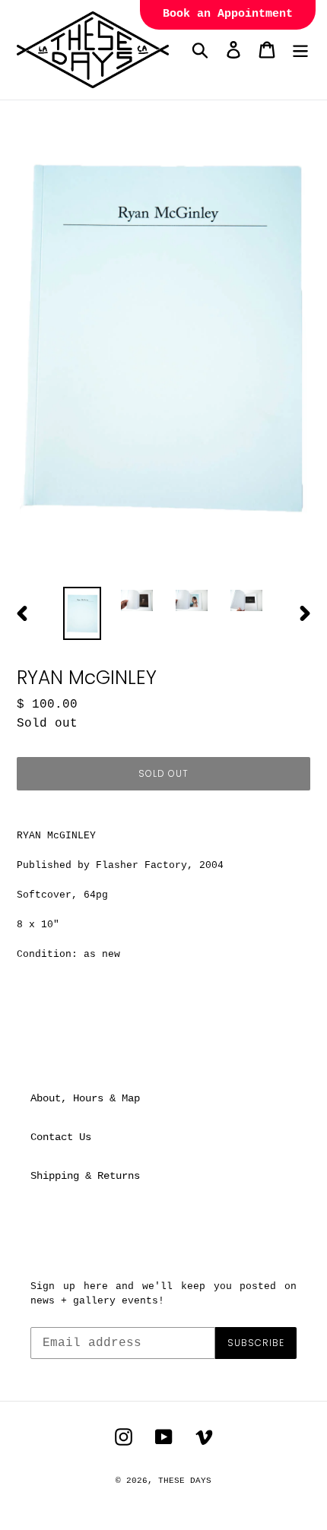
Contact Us (60, 1137)
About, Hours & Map (85, 1098)
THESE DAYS (184, 1480)
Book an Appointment (228, 14)
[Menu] (300, 49)
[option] (82, 614)
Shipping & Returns (85, 1176)
